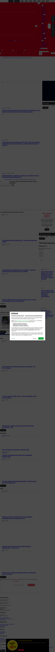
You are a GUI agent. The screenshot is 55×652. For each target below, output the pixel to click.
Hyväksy (41, 338)
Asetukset (34, 338)
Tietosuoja (13, 338)
